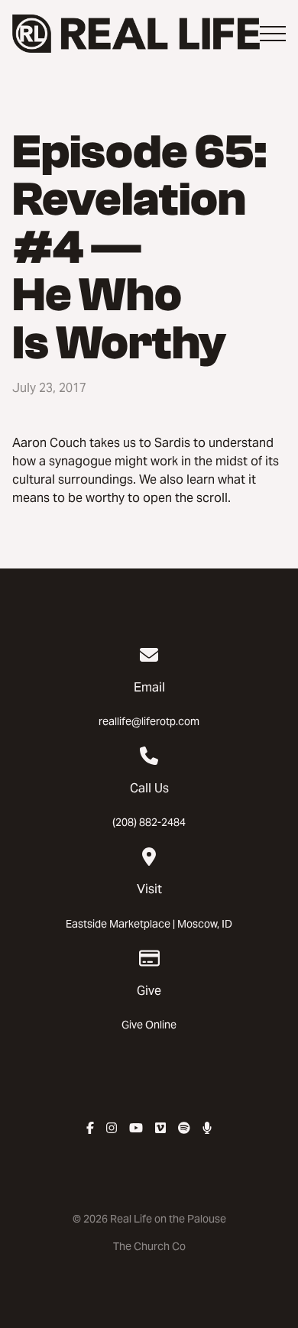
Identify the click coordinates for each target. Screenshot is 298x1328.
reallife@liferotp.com (149, 721)
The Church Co (149, 1246)
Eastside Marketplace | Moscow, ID (149, 924)
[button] (273, 34)
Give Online (149, 1025)
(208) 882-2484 (149, 822)
